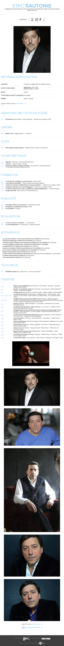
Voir (31, 627)
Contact (23, 19)
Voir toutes (31, 624)
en (44, 20)
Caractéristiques (12, 103)
